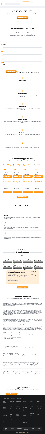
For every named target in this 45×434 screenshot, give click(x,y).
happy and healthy (15, 227)
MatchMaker (19, 428)
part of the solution (8, 238)
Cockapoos (11, 419)
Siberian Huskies (39, 406)
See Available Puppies (22, 17)
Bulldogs (11, 408)
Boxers (11, 406)
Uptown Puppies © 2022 (19, 432)
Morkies (31, 401)
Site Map (24, 432)
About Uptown (32, 2)
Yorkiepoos (38, 416)
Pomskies (31, 406)
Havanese (24, 401)
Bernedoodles (5, 415)
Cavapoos (11, 414)
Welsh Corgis (39, 408)
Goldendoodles (18, 417)
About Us (12, 428)
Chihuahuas (11, 416)
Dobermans (18, 406)
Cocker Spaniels (18, 401)
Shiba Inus (38, 401)
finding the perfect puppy (7, 218)
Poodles (31, 408)
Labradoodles (25, 407)
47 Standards (26, 429)
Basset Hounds (5, 410)
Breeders (32, 428)
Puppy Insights (42, 2)
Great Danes (18, 420)
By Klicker (28, 432)
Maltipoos (24, 415)
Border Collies (12, 401)
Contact (38, 428)
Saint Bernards (32, 415)
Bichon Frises (5, 421)
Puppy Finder (24, 2)
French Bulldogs (18, 408)
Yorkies (38, 414)
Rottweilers (32, 413)
